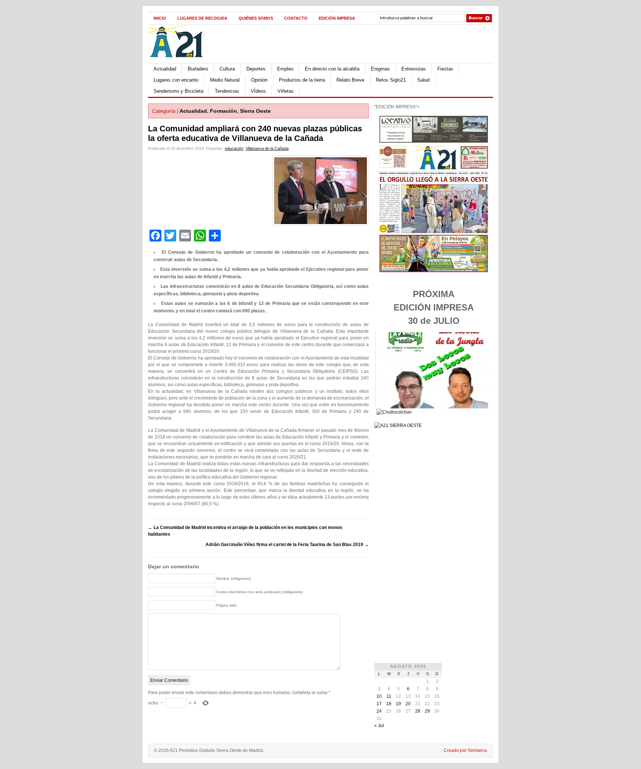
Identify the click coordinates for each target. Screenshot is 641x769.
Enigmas (380, 69)
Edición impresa (337, 18)
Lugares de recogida (202, 18)
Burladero (198, 69)
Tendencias (227, 91)
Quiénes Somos (256, 18)
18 (388, 703)
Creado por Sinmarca (465, 750)
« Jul (379, 725)
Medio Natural (225, 80)
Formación (223, 111)
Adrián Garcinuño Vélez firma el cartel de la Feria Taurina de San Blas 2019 (287, 544)
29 (427, 711)
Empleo (285, 69)
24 (379, 711)
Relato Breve (350, 80)
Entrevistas (413, 69)
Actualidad (165, 69)
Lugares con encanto (176, 80)
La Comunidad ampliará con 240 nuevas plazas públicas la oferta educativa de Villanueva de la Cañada (255, 133)
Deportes (256, 69)
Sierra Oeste (255, 111)
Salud (423, 80)
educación (234, 148)
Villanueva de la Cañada (267, 148)
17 (379, 703)
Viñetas (285, 91)
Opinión (259, 80)
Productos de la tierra (302, 80)
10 (379, 696)
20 (408, 703)
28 (417, 711)
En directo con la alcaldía (332, 69)
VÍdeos (258, 91)
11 (389, 696)
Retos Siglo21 (391, 80)
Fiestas (445, 69)
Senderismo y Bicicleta (178, 91)
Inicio (160, 18)
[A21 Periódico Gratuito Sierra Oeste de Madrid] (180, 61)
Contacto (296, 18)
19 (398, 703)
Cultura (227, 69)
